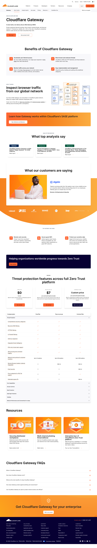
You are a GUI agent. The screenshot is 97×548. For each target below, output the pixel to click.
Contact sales (90, 6)
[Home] (10, 6)
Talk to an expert (86, 10)
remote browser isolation (38, 102)
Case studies (13, 264)
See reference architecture (18, 122)
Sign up (76, 1)
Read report (12, 153)
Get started (19, 305)
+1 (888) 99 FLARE (86, 520)
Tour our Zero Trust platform (72, 448)
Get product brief (25, 35)
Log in (81, 6)
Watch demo (40, 448)
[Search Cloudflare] (72, 1)
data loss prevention (25, 102)
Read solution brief (14, 448)
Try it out (11, 35)
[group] (21, 150)
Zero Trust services (25, 70)
